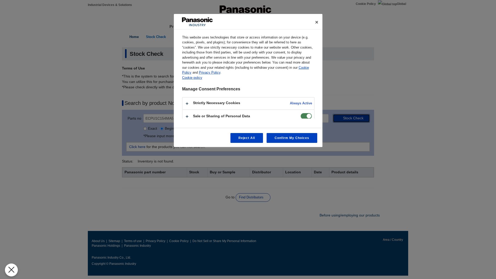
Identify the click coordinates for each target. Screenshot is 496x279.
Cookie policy (192, 78)
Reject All (246, 138)
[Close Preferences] (11, 270)
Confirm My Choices (292, 138)
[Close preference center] (316, 22)
